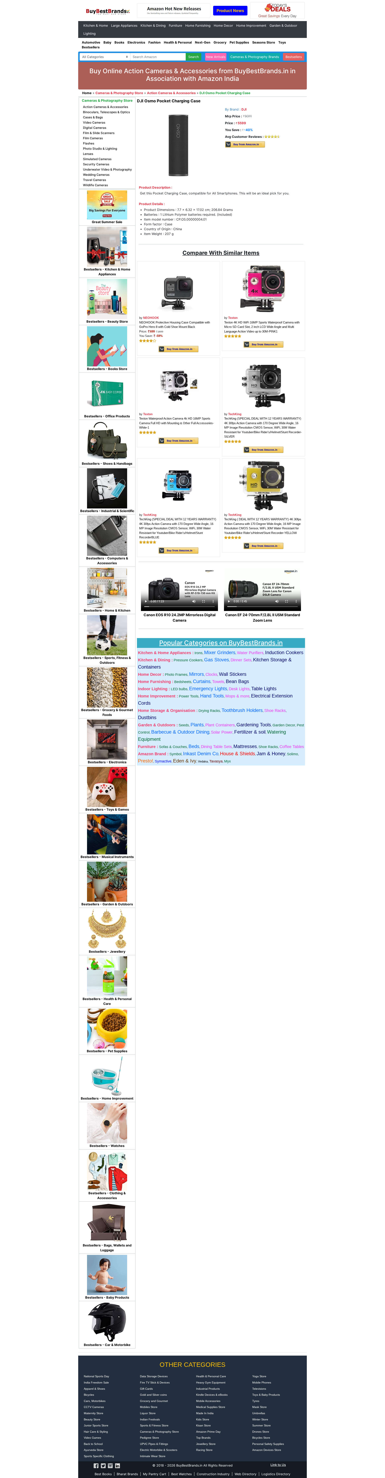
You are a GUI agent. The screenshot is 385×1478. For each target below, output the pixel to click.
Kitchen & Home (95, 25)
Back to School (93, 1443)
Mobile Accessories (208, 1401)
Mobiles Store (148, 1407)
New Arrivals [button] (215, 57)
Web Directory (245, 1474)
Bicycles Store (261, 1437)
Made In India (205, 1413)
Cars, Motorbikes (94, 1401)
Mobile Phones (261, 1382)
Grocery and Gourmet (154, 1401)
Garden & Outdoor (283, 25)
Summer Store (261, 1425)
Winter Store (260, 1419)
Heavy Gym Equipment (210, 1382)
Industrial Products (208, 1388)
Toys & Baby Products (266, 1394)
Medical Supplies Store (210, 1407)
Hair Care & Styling (96, 1431)
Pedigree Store (149, 1437)
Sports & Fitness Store (154, 1425)
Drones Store (260, 1431)
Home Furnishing (198, 25)
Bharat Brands (127, 1474)
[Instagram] (110, 1465)
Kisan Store (203, 1425)
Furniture (175, 25)
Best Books (103, 1474)
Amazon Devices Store (266, 1450)
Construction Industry (213, 1474)
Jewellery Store (206, 1443)
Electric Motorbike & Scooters (158, 1450)
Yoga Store (259, 1376)
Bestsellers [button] (294, 57)
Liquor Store (148, 1413)
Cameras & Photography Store (159, 1431)
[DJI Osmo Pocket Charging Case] (178, 145)
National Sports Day (96, 1376)
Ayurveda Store (93, 1450)
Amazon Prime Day (208, 1431)
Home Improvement (251, 25)
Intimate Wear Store (152, 1456)
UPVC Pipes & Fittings (154, 1443)
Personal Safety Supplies (268, 1443)
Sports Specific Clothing (99, 1456)
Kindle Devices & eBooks (212, 1394)
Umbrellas (258, 1413)
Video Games (92, 1437)
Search (193, 57)
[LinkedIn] (117, 1465)
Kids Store (202, 1419)
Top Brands (203, 1437)
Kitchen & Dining (153, 25)
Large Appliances (124, 25)
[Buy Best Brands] (107, 10)
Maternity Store (93, 1413)
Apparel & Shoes (94, 1388)
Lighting (89, 34)
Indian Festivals (150, 1419)
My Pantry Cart (154, 1474)
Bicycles (89, 1394)
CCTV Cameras (94, 1407)
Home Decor (223, 25)
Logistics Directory (275, 1474)
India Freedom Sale (96, 1382)
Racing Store (204, 1450)
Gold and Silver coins (153, 1394)
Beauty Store (92, 1419)
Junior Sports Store (96, 1425)
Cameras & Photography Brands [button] (254, 57)
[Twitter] (103, 1465)
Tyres (255, 1401)
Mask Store (259, 1407)
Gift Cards (146, 1388)
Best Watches (181, 1474)
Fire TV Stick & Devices (155, 1382)
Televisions (259, 1388)
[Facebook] (96, 1465)
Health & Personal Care (211, 1376)
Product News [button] (230, 10)
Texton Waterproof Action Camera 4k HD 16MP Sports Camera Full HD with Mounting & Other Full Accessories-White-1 (176, 423)
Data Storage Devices (154, 1376)
